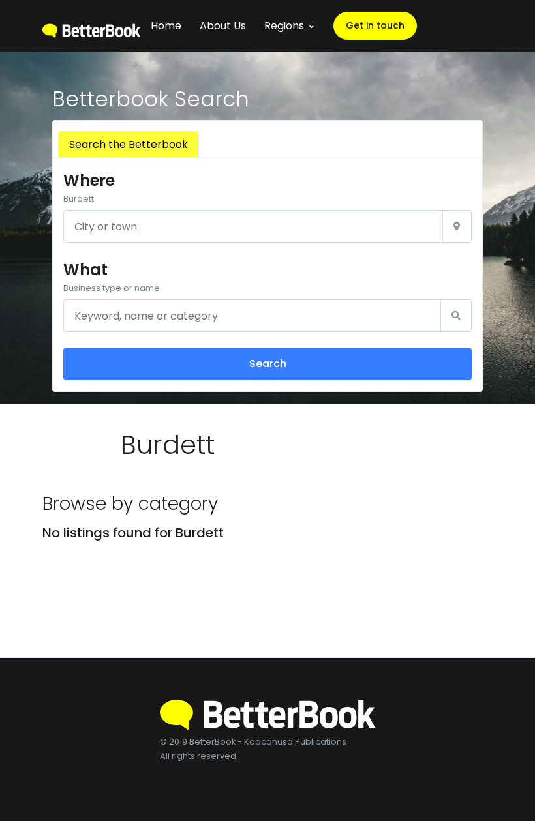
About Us (223, 25)
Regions (284, 25)
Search (267, 363)
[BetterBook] (91, 26)
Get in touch (375, 25)
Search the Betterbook (128, 144)
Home (166, 25)
